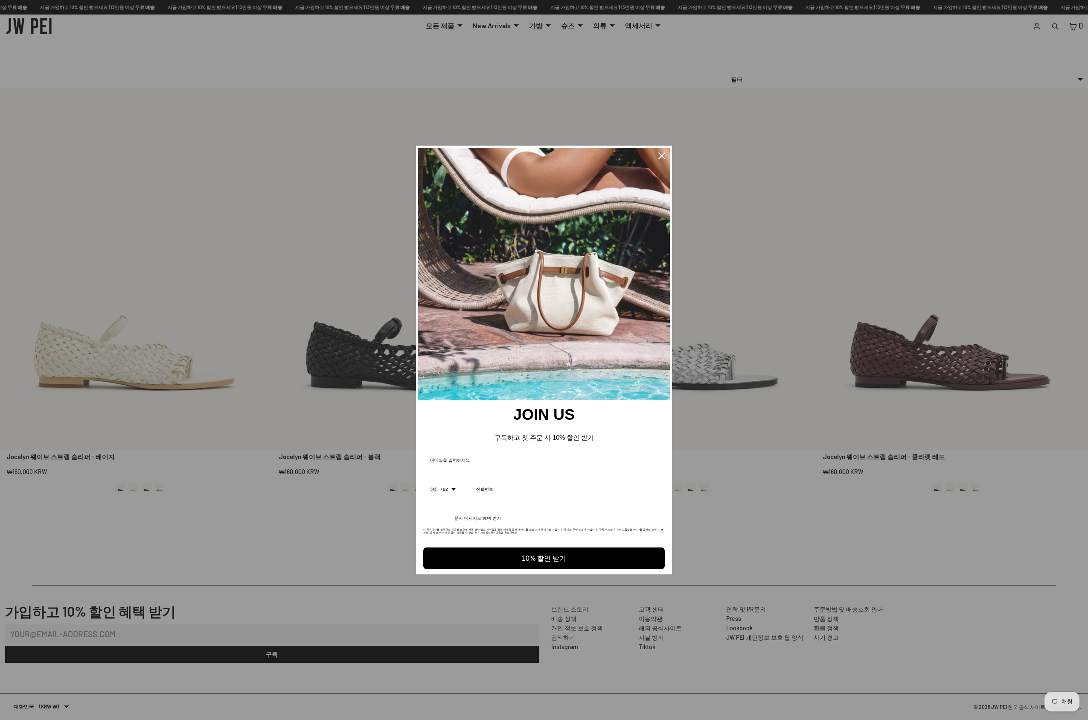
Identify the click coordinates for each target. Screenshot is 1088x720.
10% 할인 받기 (544, 558)
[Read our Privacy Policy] (661, 532)
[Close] (662, 156)
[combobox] (443, 489)
